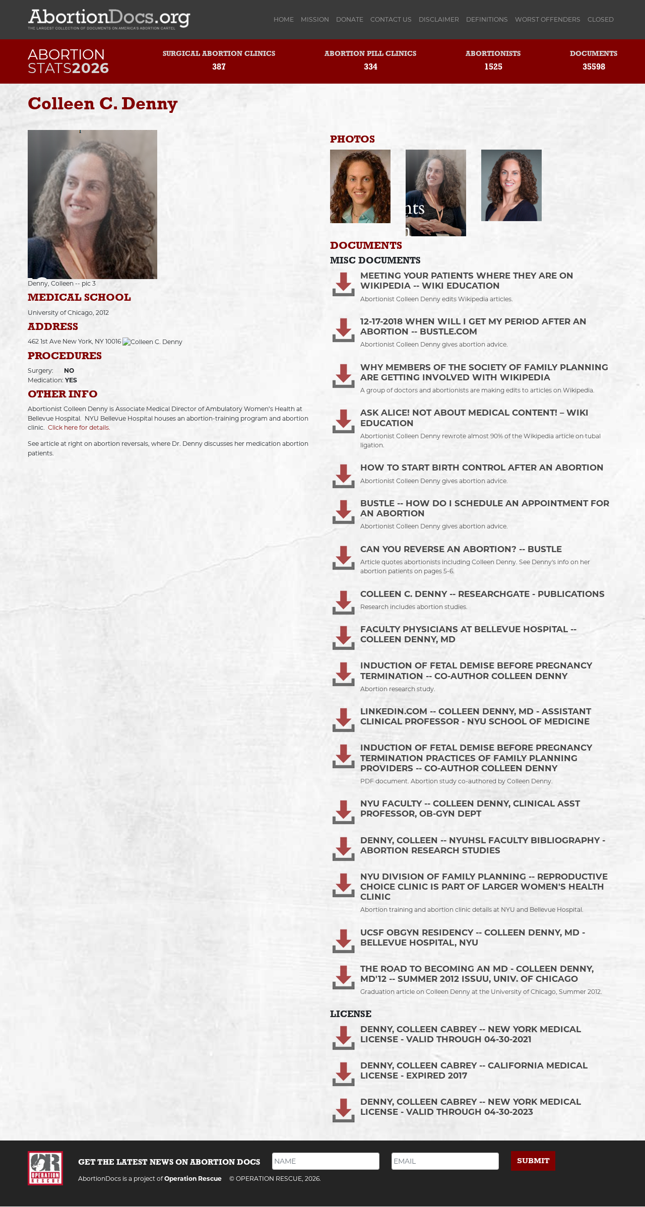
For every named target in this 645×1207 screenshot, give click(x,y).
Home (285, 19)
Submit (533, 1161)
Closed (601, 19)
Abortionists (493, 54)
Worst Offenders (547, 19)
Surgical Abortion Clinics (219, 54)
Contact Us (391, 19)
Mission (315, 19)
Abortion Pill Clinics (370, 54)
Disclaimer (439, 19)
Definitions (487, 19)
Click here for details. (79, 427)
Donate (349, 19)
